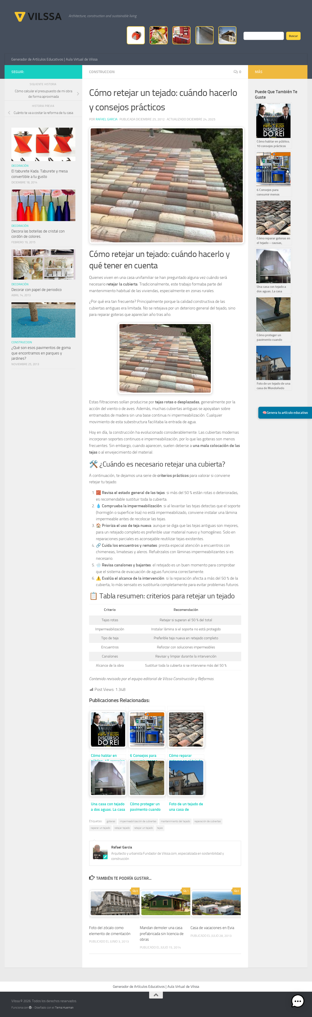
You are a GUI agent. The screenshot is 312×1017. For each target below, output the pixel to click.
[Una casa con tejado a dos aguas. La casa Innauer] (107, 777)
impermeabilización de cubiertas (138, 821)
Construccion (102, 72)
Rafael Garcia (106, 119)
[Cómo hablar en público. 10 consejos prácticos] (107, 729)
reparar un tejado (100, 827)
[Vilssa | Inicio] (37, 16)
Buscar (293, 36)
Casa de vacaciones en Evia (212, 927)
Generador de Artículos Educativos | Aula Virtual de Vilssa (54, 59)
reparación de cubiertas (207, 821)
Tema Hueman (64, 1007)
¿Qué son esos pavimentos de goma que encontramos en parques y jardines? (41, 353)
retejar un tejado (143, 827)
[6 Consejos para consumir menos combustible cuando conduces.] (146, 729)
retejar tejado (122, 827)
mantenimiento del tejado (175, 821)
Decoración (20, 165)
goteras (111, 821)
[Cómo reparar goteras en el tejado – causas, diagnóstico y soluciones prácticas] (185, 729)
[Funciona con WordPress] (30, 1007)
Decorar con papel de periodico (36, 289)
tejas (160, 827)
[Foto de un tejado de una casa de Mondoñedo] (185, 777)
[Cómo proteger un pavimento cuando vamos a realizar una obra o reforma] (146, 777)
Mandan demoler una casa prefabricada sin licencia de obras (162, 933)
